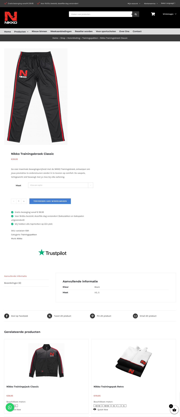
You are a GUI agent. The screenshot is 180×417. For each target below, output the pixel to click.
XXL (15, 406)
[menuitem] (9, 31)
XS (114, 406)
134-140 (97, 406)
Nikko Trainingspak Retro (109, 386)
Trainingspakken (29, 234)
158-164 (106, 406)
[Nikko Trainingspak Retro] (134, 361)
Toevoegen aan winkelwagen (50, 201)
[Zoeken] (135, 14)
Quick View (15, 409)
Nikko (19, 238)
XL (124, 406)
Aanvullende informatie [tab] (15, 276)
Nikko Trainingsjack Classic (22, 386)
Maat (18, 185)
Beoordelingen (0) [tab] (12, 283)
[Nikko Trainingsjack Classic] (46, 361)
